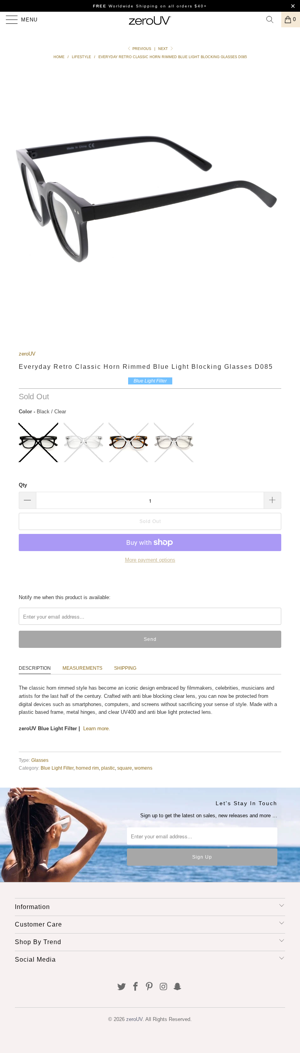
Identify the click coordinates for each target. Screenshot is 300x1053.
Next (163, 49)
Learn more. (96, 728)
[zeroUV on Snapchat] (178, 987)
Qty (23, 485)
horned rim (87, 767)
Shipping (125, 668)
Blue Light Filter (57, 767)
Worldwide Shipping (125, 6)
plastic (108, 767)
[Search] (273, 19)
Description (35, 668)
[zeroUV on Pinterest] (149, 987)
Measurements (82, 668)
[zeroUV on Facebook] (135, 987)
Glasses (39, 760)
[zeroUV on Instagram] (164, 987)
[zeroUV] (150, 19)
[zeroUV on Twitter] (122, 987)
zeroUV (27, 354)
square (124, 767)
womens (143, 767)
